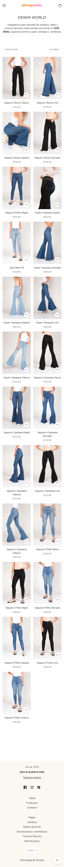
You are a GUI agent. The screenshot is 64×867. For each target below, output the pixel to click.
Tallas (32, 798)
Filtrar (54, 49)
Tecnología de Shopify (32, 860)
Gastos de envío (32, 826)
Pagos (32, 817)
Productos (32, 802)
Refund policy (32, 841)
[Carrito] (60, 5)
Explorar (11, 49)
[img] (25, 787)
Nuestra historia (32, 777)
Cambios (32, 822)
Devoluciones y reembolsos (32, 831)
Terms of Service (32, 836)
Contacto (32, 807)
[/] (32, 5)
